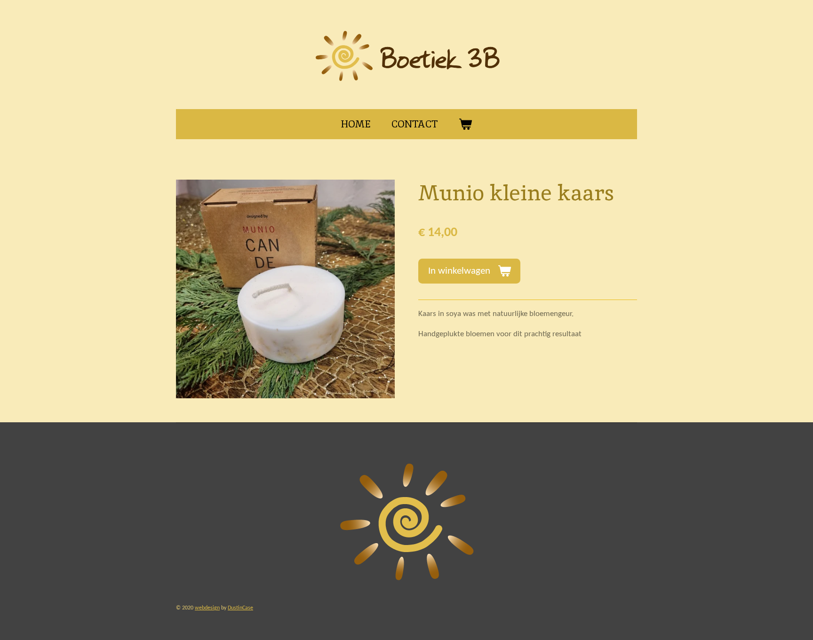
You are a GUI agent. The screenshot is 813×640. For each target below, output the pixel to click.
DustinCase (240, 608)
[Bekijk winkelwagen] (465, 124)
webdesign (207, 608)
